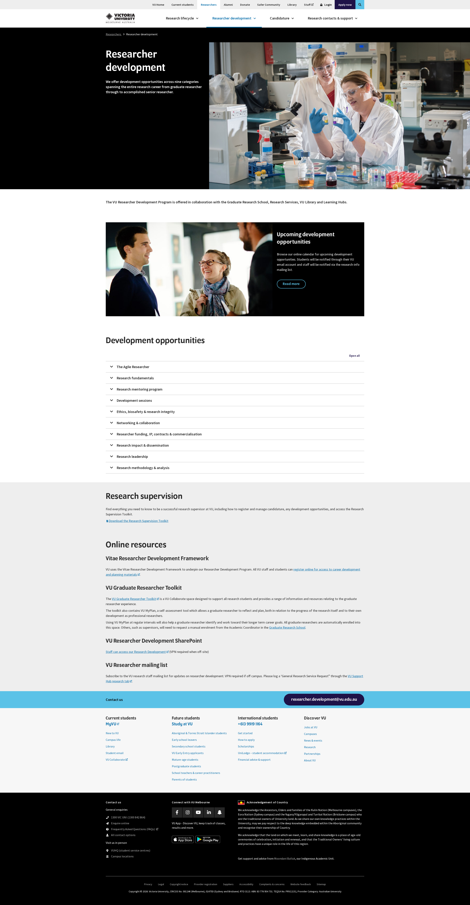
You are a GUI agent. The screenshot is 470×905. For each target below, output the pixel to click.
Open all (354, 355)
